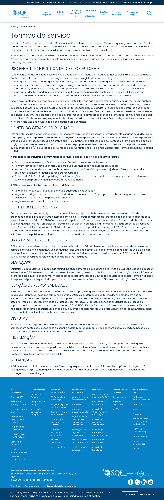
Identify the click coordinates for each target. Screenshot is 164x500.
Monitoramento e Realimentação (80, 398)
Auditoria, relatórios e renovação (56, 432)
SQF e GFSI (76, 404)
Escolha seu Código (36, 395)
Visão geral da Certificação (58, 398)
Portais (136, 448)
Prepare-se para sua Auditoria (59, 413)
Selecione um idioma (132, 2)
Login (149, 2)
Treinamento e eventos (116, 13)
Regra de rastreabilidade (18, 458)
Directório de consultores (98, 441)
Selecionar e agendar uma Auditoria (57, 422)
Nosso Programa (47, 13)
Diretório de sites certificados (79, 448)
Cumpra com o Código (38, 403)
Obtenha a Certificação (75, 13)
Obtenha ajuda (48, 2)
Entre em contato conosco (93, 2)
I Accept (130, 494)
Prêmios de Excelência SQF (140, 430)
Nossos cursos (119, 397)
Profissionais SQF (132, 13)
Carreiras (73, 2)
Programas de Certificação (17, 428)
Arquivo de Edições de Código (36, 412)
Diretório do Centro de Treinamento (98, 422)
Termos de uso (46, 470)
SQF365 (116, 409)
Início (13, 26)
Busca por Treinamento (118, 403)
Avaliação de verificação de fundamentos (17, 419)
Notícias (62, 2)
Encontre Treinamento (57, 441)
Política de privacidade (23, 470)
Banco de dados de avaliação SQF (80, 441)
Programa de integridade (91, 13)
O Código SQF (61, 13)
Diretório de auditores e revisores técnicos (100, 432)
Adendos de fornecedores (17, 443)
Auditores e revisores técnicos (141, 398)
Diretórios (104, 13)
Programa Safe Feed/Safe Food (18, 435)
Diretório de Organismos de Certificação (99, 412)
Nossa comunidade (139, 442)
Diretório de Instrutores (97, 448)
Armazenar (114, 2)
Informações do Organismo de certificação (79, 432)
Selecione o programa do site (19, 450)
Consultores (138, 409)
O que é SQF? (17, 397)
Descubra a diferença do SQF (18, 403)
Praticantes (138, 414)
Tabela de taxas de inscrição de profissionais (140, 421)
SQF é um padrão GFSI (19, 410)
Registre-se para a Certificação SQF (60, 405)
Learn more (147, 494)
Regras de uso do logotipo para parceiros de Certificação (80, 420)
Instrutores (138, 404)
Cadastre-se (32, 2)
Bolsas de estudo (141, 436)
